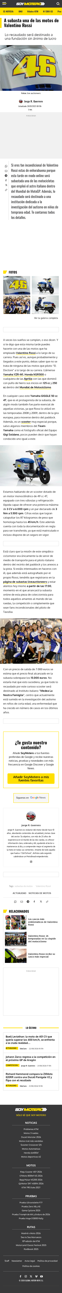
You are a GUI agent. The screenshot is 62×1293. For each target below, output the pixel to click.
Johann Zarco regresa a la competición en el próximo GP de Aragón (30, 1058)
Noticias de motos (40, 893)
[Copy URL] (6, 189)
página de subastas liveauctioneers (25, 581)
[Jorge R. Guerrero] (21, 101)
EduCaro (23, 1049)
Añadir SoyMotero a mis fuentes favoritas (31, 778)
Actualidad (19, 893)
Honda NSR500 (34, 374)
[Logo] (30, 3)
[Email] (6, 170)
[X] (6, 184)
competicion (12, 1065)
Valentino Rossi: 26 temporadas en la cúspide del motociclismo (42, 939)
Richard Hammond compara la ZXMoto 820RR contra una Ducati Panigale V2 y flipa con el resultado (29, 1077)
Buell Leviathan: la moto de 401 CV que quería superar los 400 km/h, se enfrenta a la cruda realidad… (30, 1040)
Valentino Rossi (26, 353)
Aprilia (28, 378)
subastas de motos (24, 886)
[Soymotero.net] (31, 1109)
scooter (26, 421)
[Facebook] (6, 180)
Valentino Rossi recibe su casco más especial (41, 955)
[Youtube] (41, 1276)
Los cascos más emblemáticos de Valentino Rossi (43, 922)
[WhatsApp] (6, 165)
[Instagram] (31, 861)
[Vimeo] (36, 1276)
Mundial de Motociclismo (35, 387)
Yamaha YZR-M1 (13, 374)
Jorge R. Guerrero (33, 101)
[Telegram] (6, 175)
